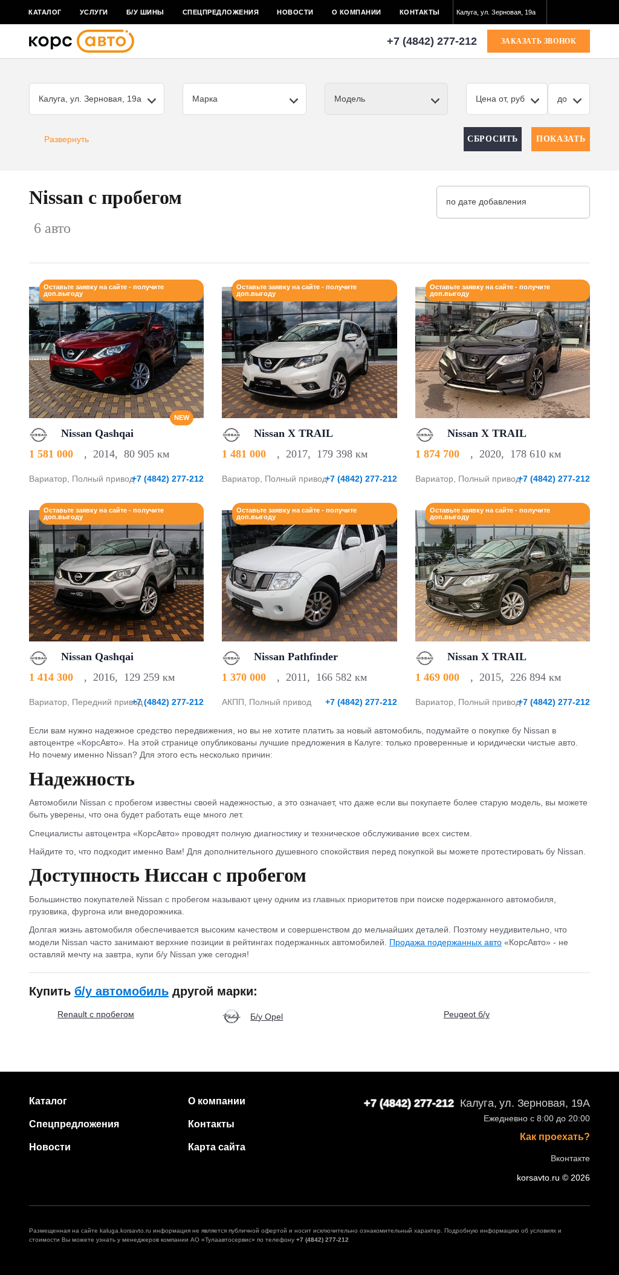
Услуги (94, 12)
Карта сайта (216, 1147)
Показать (561, 138)
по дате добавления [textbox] (486, 201)
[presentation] (188, 352)
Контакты (420, 12)
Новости (295, 12)
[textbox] (499, 12)
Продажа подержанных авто (445, 942)
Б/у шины (145, 12)
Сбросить (492, 138)
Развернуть (66, 139)
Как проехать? (555, 1137)
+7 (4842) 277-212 (432, 41)
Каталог (45, 12)
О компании (356, 12)
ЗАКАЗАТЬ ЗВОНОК (539, 41)
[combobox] (499, 12)
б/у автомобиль (121, 991)
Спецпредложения (221, 12)
